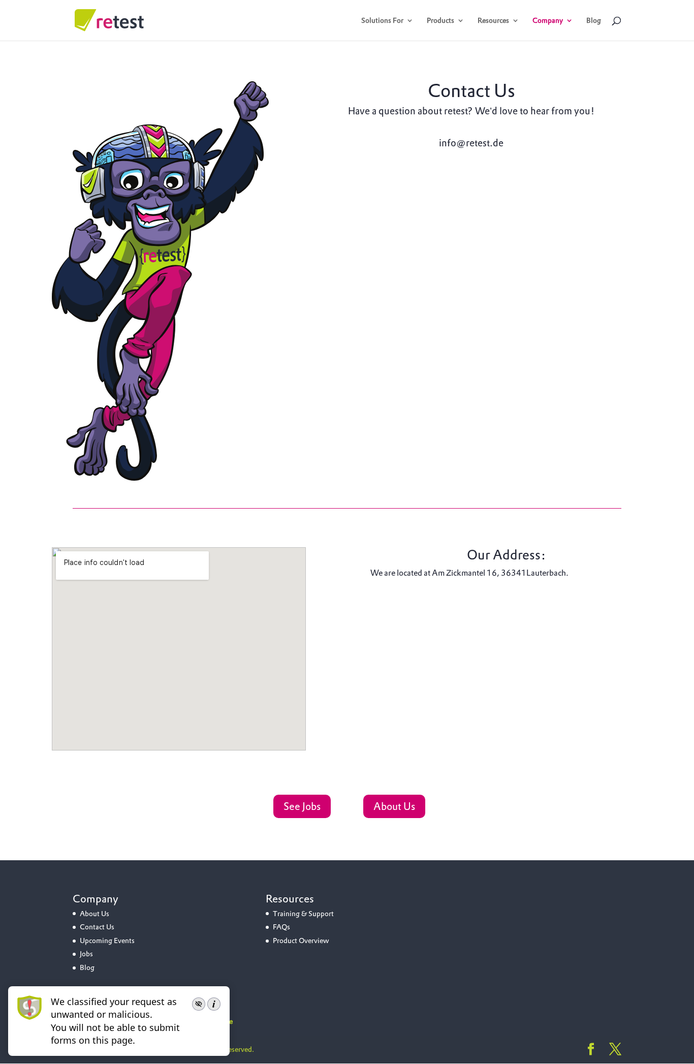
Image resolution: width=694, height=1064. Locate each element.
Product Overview (301, 940)
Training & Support (303, 913)
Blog (593, 21)
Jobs (86, 953)
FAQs (281, 926)
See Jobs (302, 806)
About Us (394, 806)
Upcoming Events (107, 940)
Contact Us (97, 926)
